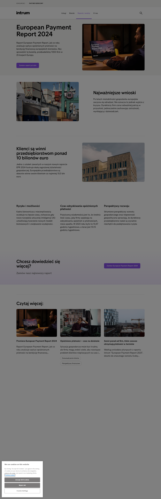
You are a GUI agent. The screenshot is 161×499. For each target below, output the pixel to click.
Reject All (22, 485)
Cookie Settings (22, 491)
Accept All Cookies (22, 480)
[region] (22, 479)
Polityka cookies (10, 475)
